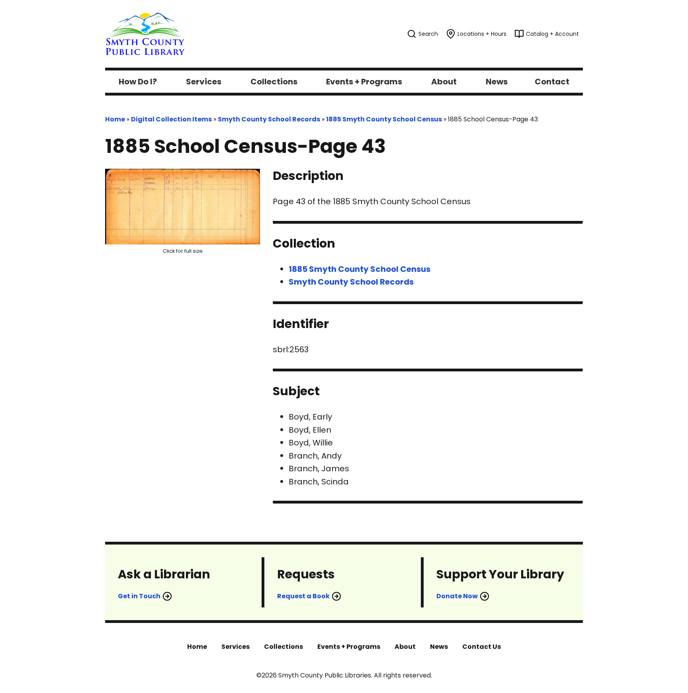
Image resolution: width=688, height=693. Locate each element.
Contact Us (481, 646)
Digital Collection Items (171, 119)
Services (235, 646)
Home (115, 119)
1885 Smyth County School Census (384, 119)
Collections (283, 646)
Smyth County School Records (269, 119)
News (439, 646)
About (405, 646)
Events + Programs (348, 646)
